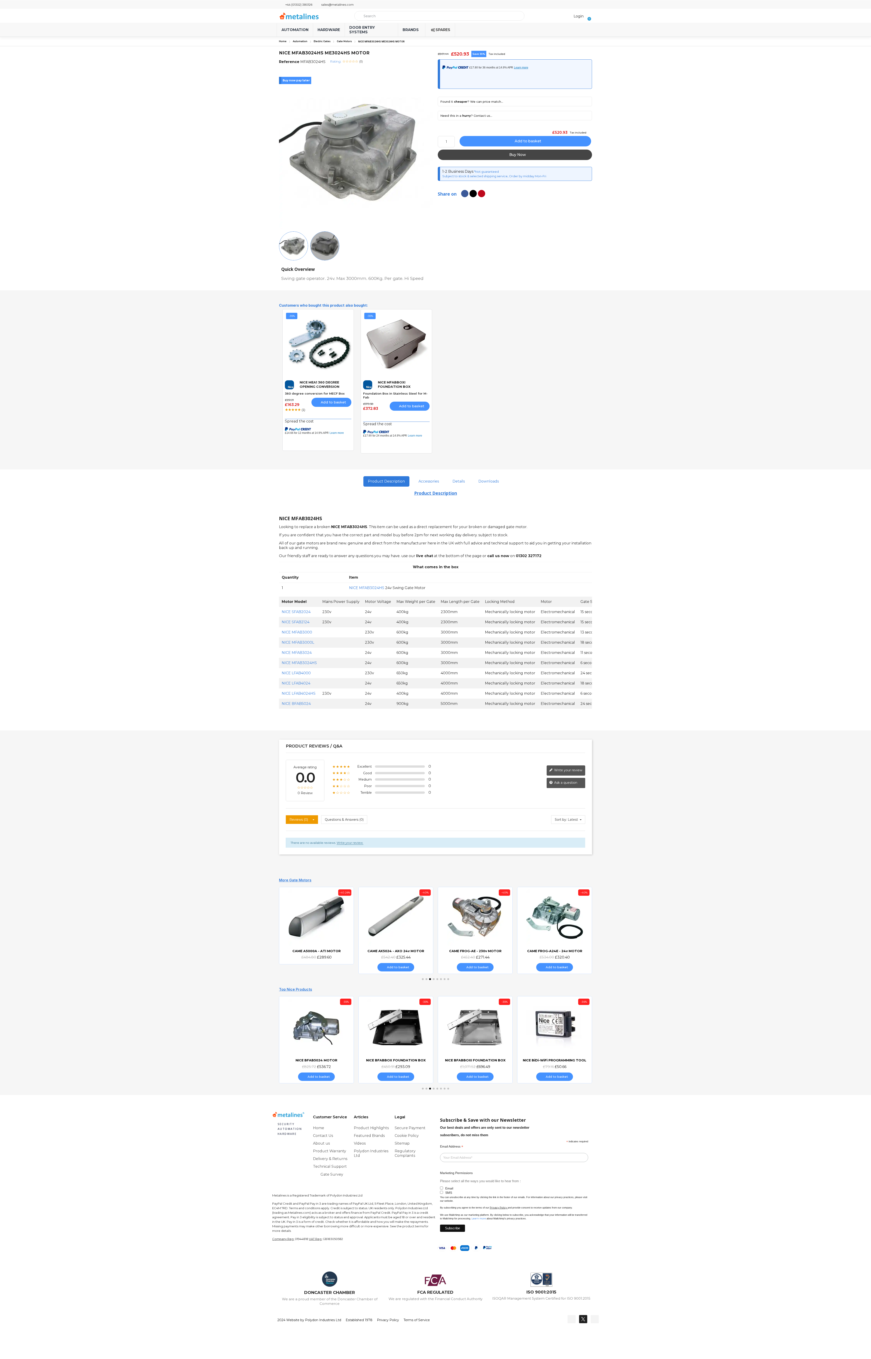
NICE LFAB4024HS (299, 693)
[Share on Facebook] (464, 193)
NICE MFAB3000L (298, 642)
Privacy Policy (498, 1207)
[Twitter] (583, 1319)
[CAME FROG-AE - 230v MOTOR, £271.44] (396, 930)
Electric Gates (322, 41)
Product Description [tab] (386, 481)
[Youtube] (595, 1319)
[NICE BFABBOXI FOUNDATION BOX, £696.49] (396, 1039)
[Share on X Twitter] (473, 193)
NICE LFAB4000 (296, 673)
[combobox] (439, 15)
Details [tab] (459, 481)
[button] (588, 16)
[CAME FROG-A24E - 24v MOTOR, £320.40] (475, 930)
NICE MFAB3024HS (366, 588)
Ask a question (565, 783)
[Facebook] (572, 1319)
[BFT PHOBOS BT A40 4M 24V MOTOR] (554, 922)
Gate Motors (344, 41)
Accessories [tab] (428, 481)
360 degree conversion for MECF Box (315, 393)
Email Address (451, 1146)
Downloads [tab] (488, 481)
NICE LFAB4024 (296, 683)
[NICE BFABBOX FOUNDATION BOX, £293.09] (316, 1039)
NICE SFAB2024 (296, 612)
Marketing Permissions (456, 1173)
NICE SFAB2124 (295, 622)
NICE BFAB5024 (296, 703)
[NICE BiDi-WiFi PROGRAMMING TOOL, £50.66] (475, 1039)
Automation (300, 41)
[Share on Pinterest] (481, 193)
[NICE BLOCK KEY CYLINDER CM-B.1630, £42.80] (554, 1039)
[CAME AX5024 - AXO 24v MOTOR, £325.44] (316, 930)
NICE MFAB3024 (297, 652)
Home (282, 41)
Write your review (567, 770)
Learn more (479, 1218)
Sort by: (561, 820)
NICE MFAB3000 (297, 632)
